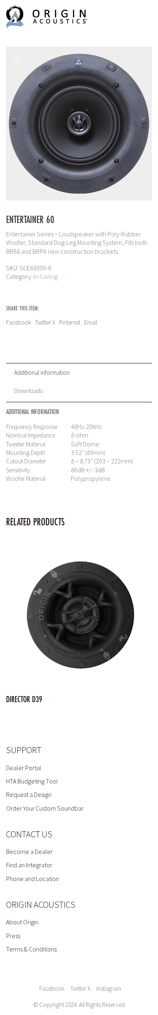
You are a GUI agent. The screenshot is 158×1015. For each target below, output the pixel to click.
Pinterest (69, 322)
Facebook (18, 322)
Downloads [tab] (28, 391)
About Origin (22, 922)
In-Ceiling (45, 276)
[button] (137, 17)
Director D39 (24, 699)
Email (90, 322)
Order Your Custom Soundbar (44, 808)
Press (13, 936)
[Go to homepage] (46, 17)
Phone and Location (32, 879)
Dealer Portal (23, 768)
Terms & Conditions (31, 949)
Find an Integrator (29, 865)
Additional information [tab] (42, 372)
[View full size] (16, 59)
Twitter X (45, 322)
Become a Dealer (29, 851)
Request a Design (28, 794)
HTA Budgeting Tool (32, 781)
